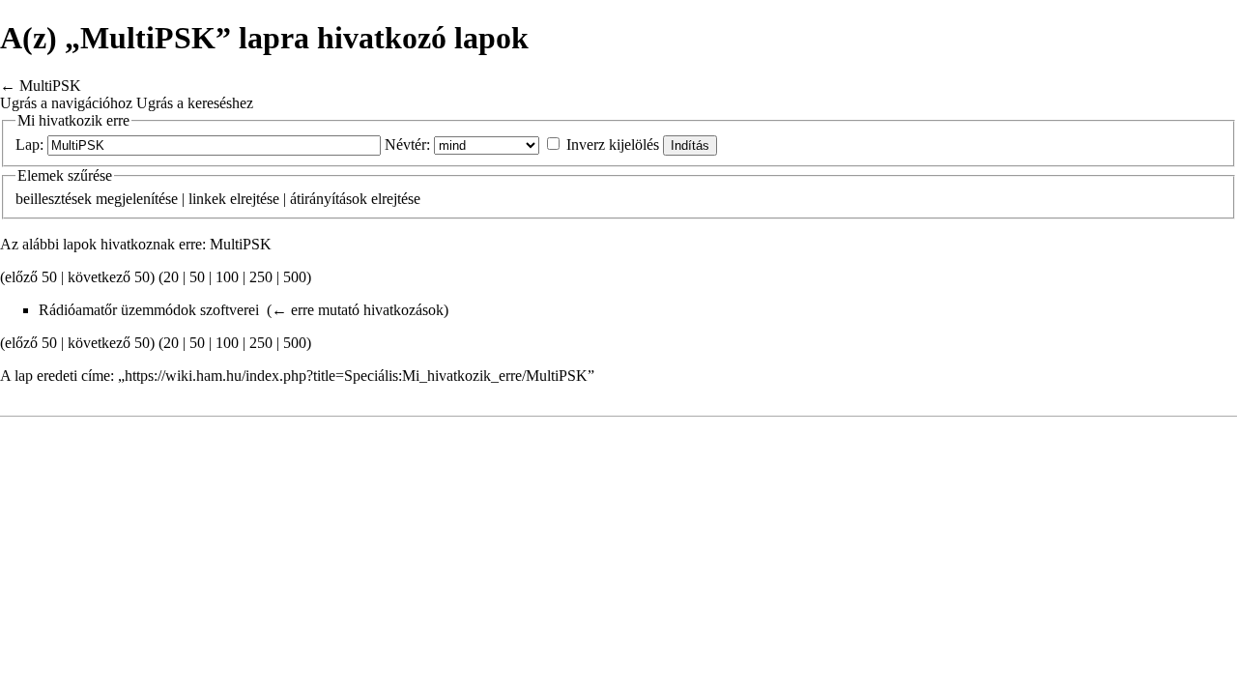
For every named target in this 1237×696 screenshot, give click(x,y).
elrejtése (254, 198)
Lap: (29, 144)
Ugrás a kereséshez (194, 103)
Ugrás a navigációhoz (66, 103)
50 (197, 277)
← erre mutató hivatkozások (358, 310)
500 (294, 277)
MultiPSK (50, 85)
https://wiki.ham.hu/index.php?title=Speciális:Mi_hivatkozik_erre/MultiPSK (356, 375)
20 (171, 277)
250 (261, 277)
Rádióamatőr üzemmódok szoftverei (149, 310)
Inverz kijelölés (612, 144)
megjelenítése (137, 198)
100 (227, 277)
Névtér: (407, 144)
